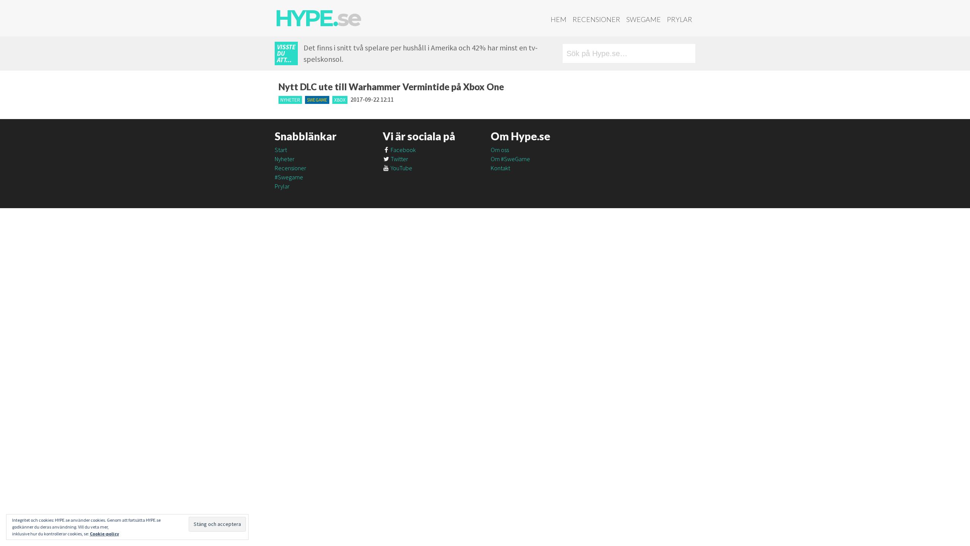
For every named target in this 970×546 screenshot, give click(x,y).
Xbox (340, 100)
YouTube (401, 168)
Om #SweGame (510, 159)
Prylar (679, 19)
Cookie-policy (104, 534)
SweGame (643, 19)
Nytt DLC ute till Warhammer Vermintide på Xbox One (391, 86)
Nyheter (290, 100)
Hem (558, 19)
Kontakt (500, 168)
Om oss (500, 150)
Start (281, 150)
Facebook (403, 150)
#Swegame (289, 177)
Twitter (399, 159)
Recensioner (596, 19)
